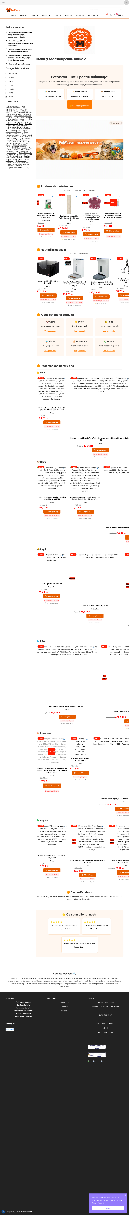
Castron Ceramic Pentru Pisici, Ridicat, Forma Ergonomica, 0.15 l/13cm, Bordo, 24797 (91, 218)
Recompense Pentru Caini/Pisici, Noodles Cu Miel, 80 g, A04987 (113, 215)
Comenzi (64, 1006)
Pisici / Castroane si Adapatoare (19, 142)
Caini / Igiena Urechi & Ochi (22, 112)
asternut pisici (86, 983)
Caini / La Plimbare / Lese (19, 119)
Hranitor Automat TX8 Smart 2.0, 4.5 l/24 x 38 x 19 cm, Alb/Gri (74, 284)
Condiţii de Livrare (23, 1013)
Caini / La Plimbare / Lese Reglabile (18, 123)
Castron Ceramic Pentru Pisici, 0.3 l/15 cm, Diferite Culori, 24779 (52, 409)
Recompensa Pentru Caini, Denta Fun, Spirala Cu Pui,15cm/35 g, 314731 (85, 498)
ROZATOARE (92, 15)
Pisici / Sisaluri (22, 154)
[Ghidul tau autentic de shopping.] (23, 1029)
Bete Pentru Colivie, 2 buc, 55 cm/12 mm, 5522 (67, 707)
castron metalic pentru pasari (78, 981)
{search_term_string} (17, 983)
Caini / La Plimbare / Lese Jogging (16, 121)
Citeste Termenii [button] (98, 1203)
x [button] (125, 1195)
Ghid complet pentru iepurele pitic (20, 64)
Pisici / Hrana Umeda (19, 148)
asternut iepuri (64, 986)
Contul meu (64, 1002)
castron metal (109, 983)
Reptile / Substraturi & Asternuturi (18, 162)
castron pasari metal (103, 978)
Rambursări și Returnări (23, 1011)
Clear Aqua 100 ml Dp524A (51, 584)
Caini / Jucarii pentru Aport (16, 119)
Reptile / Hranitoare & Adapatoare (18, 158)
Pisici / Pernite (11, 153)
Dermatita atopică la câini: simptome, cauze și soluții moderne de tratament (20, 43)
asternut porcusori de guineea (61, 978)
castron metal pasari (30, 978)
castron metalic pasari (114, 981)
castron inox (63, 981)
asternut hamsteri (37, 981)
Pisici (13, 978)
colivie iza (114, 978)
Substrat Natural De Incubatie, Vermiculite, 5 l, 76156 (87, 861)
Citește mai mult (114, 231)
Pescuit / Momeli (24, 138)
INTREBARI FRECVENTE (105, 1024)
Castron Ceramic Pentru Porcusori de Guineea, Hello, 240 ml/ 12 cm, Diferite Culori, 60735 (52, 770)
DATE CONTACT (105, 1015)
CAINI (22, 15)
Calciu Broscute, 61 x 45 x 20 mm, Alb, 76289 (52, 857)
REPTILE (78, 15)
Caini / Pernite (15, 130)
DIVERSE (13, 15)
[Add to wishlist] (52, 196)
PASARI (33, 15)
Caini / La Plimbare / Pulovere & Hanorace (19, 124)
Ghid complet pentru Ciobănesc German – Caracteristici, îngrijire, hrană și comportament (19, 58)
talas (116, 983)
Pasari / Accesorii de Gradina (16, 134)
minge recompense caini (73, 983)
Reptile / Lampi (21, 161)
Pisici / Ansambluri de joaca (16, 141)
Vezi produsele (50, 331)
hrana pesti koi (77, 978)
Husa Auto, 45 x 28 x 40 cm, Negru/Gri (48, 282)
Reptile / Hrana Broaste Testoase (18, 156)
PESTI (57, 15)
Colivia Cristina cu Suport (97, 981)
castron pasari (25, 981)
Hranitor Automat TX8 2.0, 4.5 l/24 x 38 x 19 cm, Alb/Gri (101, 283)
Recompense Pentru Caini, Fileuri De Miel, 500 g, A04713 (51, 498)
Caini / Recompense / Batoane (16, 131)
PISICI (67, 15)
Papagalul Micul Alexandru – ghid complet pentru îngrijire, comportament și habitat (20, 35)
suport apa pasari (44, 978)
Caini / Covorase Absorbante (16, 107)
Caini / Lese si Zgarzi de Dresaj (17, 127)
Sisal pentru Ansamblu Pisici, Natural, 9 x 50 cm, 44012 (69, 218)
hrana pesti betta (98, 983)
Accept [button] (108, 1208)
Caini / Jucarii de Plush (24, 117)
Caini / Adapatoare (13, 106)
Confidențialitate (23, 1005)
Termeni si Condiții (23, 1008)
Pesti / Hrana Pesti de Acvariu (17, 140)
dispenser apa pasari (51, 981)
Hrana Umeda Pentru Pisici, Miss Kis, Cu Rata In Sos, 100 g (46, 215)
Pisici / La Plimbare (21, 151)
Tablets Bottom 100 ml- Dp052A (95, 606)
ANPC (105, 1028)
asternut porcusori (44, 983)
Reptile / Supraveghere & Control (18, 164)
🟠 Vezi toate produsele (80, 106)
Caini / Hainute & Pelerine (17, 110)
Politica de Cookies (23, 1002)
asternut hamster (31, 983)
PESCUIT (45, 15)
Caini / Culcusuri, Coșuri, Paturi (16, 108)
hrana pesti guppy (57, 983)
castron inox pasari (89, 978)
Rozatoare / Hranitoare (14, 166)
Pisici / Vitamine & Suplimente (19, 155)
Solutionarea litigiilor (105, 1032)
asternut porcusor (14, 981)
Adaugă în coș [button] (47, 230)
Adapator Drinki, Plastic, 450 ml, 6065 (80, 759)
